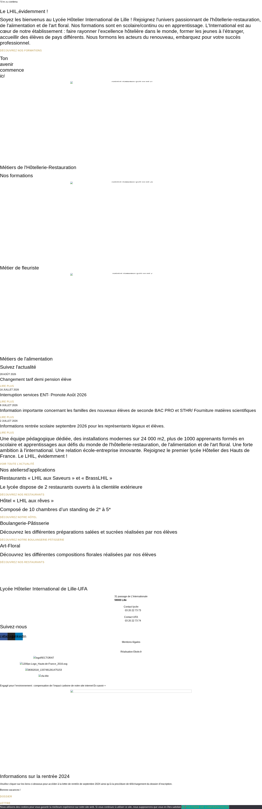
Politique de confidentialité (207, 807)
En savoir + (100, 685)
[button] (4, 1)
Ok (183, 807)
